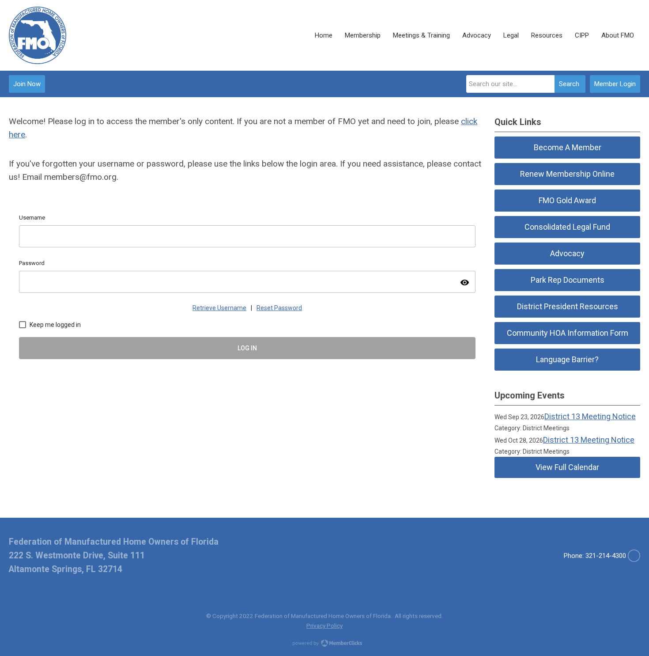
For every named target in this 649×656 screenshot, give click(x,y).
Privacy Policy (324, 625)
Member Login (615, 84)
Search (569, 84)
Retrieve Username (219, 307)
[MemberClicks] (37, 35)
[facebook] (634, 556)
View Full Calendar (567, 467)
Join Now (27, 84)
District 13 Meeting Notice (590, 416)
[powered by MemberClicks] (324, 644)
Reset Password (279, 307)
